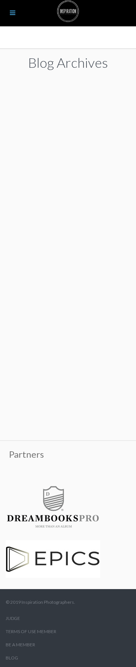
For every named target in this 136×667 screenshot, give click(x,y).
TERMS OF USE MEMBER (31, 631)
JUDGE (13, 618)
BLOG (12, 658)
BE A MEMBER (20, 644)
